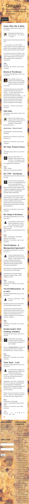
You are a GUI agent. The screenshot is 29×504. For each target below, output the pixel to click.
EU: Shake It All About (13, 214)
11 (13, 413)
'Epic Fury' (20, 437)
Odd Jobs (8, 111)
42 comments (13, 66)
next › (10, 414)
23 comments (13, 209)
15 (21, 413)
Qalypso (13, 5)
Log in (18, 66)
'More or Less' (21, 482)
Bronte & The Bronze (13, 72)
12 (15, 413)
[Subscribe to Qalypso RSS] (4, 417)
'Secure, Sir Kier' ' (22, 496)
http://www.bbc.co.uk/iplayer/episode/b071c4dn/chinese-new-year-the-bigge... (14, 269)
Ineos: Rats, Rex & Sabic (14, 26)
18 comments (13, 240)
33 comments (13, 283)
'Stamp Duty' (21, 426)
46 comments (13, 141)
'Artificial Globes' (22, 433)
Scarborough (11, 236)
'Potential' (20, 485)
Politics (10, 168)
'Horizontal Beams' (22, 500)
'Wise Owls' (21, 446)
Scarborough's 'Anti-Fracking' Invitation (12, 330)
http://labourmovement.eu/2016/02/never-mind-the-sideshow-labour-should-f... (14, 304)
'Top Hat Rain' (21, 489)
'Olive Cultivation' (22, 469)
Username (4, 442)
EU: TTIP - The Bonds (13, 173)
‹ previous (6, 412)
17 (4, 414)
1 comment (12, 106)
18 (6, 414)
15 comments (13, 357)
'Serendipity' (21, 493)
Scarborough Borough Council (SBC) (13, 237)
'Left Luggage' (21, 450)
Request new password (6, 452)
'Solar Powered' (22, 478)
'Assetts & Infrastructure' (21, 454)
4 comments (13, 406)
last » (13, 414)
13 (17, 413)
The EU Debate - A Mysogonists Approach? (14, 246)
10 (11, 413)
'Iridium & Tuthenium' (21, 441)
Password (3, 447)
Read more (6, 66)
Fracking (6, 65)
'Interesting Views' (22, 462)
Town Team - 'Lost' (12, 362)
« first (5, 411)
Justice (5, 168)
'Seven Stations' (22, 458)
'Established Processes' (21, 474)
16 (23, 413)
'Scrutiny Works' (22, 466)
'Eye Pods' (20, 430)
